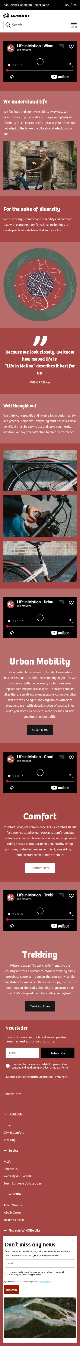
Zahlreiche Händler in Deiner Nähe (26, 5)
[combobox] (35, 25)
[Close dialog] (73, 1240)
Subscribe (57, 1052)
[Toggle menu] (74, 25)
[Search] (8, 25)
